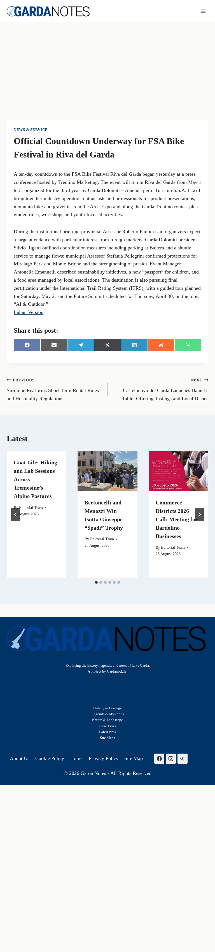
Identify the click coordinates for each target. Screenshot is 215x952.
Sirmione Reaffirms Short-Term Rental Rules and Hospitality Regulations (53, 389)
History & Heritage (107, 708)
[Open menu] (203, 11)
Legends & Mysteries (108, 714)
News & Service (31, 130)
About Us (19, 758)
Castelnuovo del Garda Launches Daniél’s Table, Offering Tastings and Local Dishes (165, 389)
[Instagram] (171, 759)
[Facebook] (159, 759)
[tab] (96, 582)
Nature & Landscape (107, 720)
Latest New (107, 732)
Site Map (107, 738)
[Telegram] (182, 759)
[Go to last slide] (15, 514)
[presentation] (107, 471)
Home (76, 758)
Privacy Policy (103, 758)
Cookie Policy (49, 758)
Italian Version (28, 312)
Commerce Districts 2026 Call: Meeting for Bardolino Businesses (177, 519)
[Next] (199, 514)
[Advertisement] (107, 64)
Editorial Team (31, 507)
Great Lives (107, 726)
